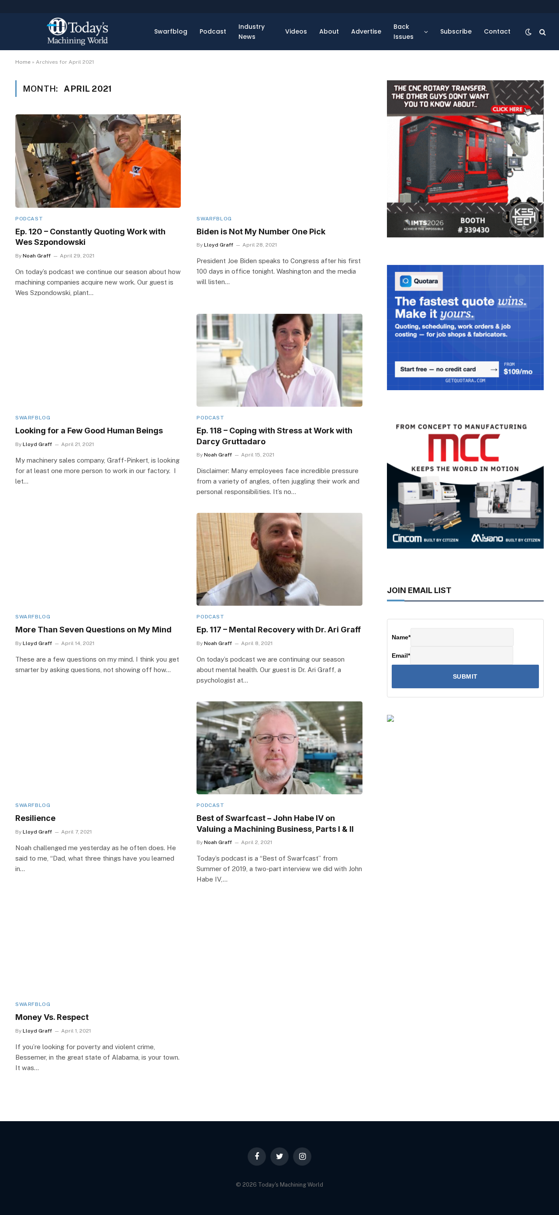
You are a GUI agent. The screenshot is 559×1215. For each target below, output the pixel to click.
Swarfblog (170, 31)
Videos (296, 31)
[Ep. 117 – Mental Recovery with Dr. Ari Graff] (279, 559)
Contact (497, 31)
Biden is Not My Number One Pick (261, 231)
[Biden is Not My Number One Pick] (279, 160)
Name (401, 637)
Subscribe (456, 31)
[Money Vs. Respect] (98, 946)
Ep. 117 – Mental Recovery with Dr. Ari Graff (279, 629)
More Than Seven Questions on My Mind (93, 629)
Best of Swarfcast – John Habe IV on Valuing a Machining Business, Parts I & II (275, 823)
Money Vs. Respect (52, 1017)
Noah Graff (37, 256)
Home (23, 62)
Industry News (251, 31)
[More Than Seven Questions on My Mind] (98, 559)
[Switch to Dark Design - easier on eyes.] (528, 31)
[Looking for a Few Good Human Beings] (98, 360)
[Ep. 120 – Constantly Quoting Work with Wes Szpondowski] (98, 160)
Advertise (366, 31)
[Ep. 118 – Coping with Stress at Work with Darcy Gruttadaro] (279, 360)
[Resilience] (98, 747)
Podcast (213, 31)
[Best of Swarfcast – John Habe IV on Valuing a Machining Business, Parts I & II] (279, 747)
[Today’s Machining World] (77, 31)
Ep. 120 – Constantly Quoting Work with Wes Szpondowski (90, 237)
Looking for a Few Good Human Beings (89, 430)
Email (401, 655)
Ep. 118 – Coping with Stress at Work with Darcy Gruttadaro (274, 436)
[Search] (542, 31)
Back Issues (403, 31)
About (329, 31)
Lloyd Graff (218, 245)
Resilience (35, 818)
